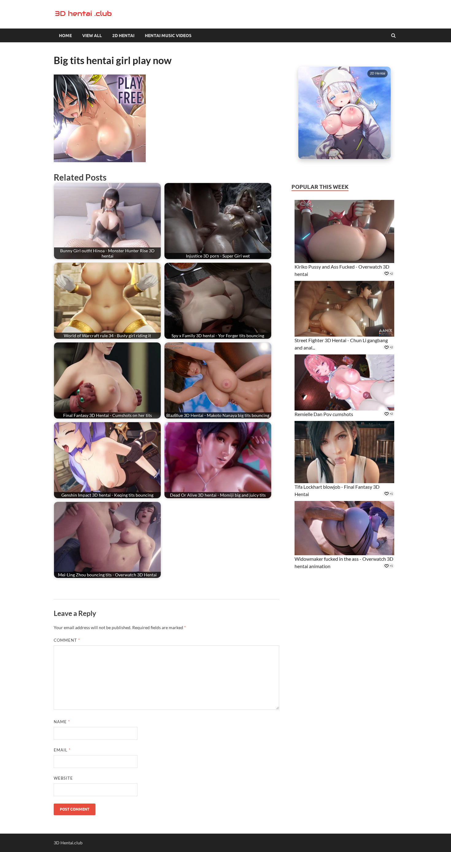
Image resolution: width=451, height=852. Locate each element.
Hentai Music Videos (168, 35)
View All (92, 35)
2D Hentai (123, 35)
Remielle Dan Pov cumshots (324, 414)
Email (62, 749)
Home (65, 35)
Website (63, 778)
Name (62, 721)
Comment (67, 640)
